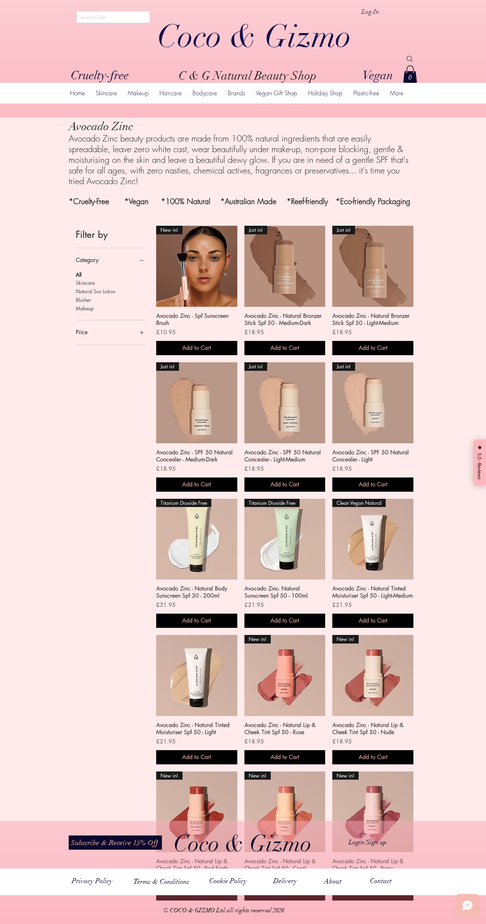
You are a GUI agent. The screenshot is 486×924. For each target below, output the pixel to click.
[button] (410, 74)
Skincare (85, 282)
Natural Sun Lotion (95, 291)
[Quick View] (196, 675)
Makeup (85, 308)
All (78, 274)
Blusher (83, 300)
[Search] (409, 59)
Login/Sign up (368, 842)
